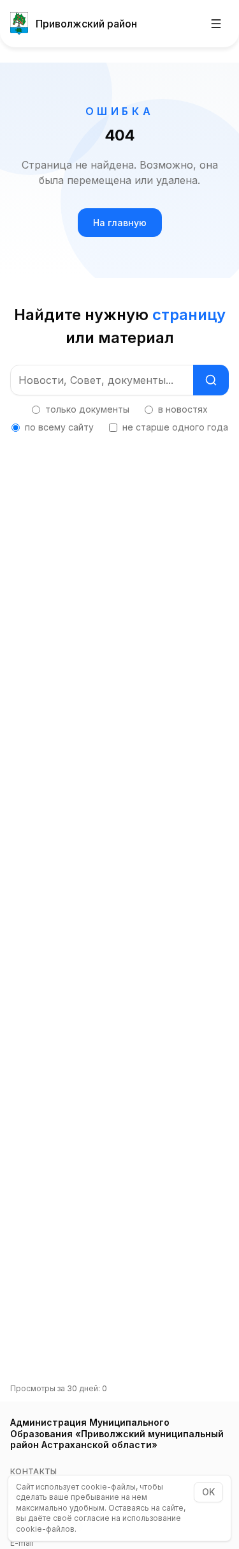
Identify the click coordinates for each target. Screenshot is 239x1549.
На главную (120, 222)
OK (208, 1491)
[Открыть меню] (216, 23)
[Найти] (211, 380)
